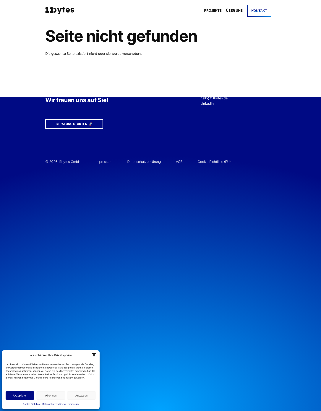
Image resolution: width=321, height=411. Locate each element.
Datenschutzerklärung (54, 404)
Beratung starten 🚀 (74, 124)
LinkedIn (207, 103)
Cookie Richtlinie (31, 404)
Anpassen (81, 395)
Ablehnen (50, 395)
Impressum (73, 404)
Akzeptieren (20, 395)
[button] (94, 355)
